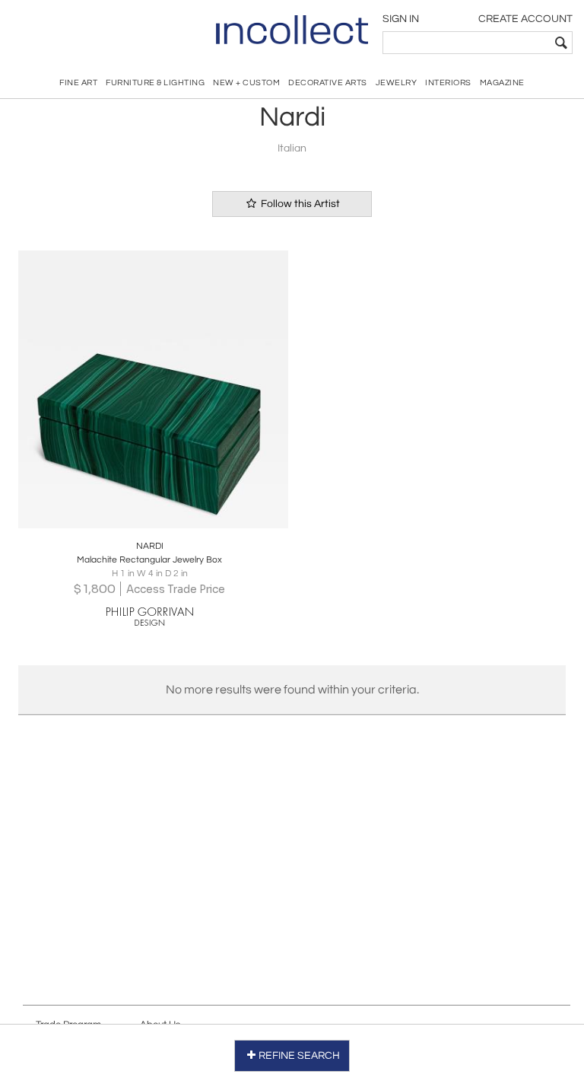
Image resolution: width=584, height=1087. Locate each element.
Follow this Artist (299, 204)
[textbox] (466, 42)
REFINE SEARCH (299, 1055)
